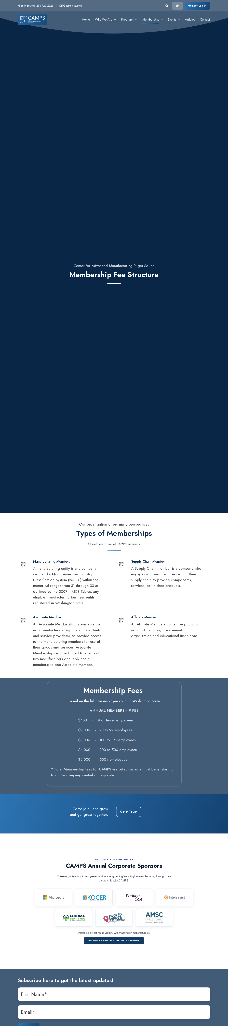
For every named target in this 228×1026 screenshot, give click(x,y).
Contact (205, 19)
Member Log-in (197, 6)
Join (177, 6)
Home (86, 19)
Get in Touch (128, 812)
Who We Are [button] (103, 19)
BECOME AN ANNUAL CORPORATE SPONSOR (114, 940)
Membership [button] (150, 19)
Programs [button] (127, 19)
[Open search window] (166, 5)
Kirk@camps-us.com (70, 6)
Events (172, 19)
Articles (190, 19)
